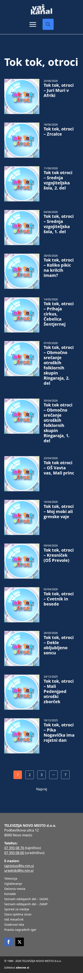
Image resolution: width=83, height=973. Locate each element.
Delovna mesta (14, 889)
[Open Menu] (32, 24)
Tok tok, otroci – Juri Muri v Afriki (59, 90)
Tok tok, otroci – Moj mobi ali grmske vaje (59, 511)
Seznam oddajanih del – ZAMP (25, 904)
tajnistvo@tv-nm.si (19, 865)
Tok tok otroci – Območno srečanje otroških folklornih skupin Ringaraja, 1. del (58, 422)
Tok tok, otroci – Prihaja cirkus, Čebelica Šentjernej (59, 314)
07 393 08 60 (14, 852)
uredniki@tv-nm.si (18, 870)
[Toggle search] (48, 24)
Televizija (10, 878)
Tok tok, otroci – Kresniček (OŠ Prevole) (59, 555)
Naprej (41, 789)
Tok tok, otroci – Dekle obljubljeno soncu (59, 645)
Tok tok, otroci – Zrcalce (59, 131)
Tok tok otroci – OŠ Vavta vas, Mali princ (59, 468)
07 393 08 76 (14, 848)
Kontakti (10, 894)
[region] (41, 939)
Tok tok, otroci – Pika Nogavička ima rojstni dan (59, 732)
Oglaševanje (13, 884)
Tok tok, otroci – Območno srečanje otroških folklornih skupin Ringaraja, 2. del (59, 365)
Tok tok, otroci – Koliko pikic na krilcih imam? (59, 267)
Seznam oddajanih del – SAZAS (26, 899)
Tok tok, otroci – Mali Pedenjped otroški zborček (59, 691)
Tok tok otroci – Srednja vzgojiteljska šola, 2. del (58, 180)
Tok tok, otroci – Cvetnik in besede (59, 599)
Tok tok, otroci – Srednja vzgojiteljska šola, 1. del (59, 224)
